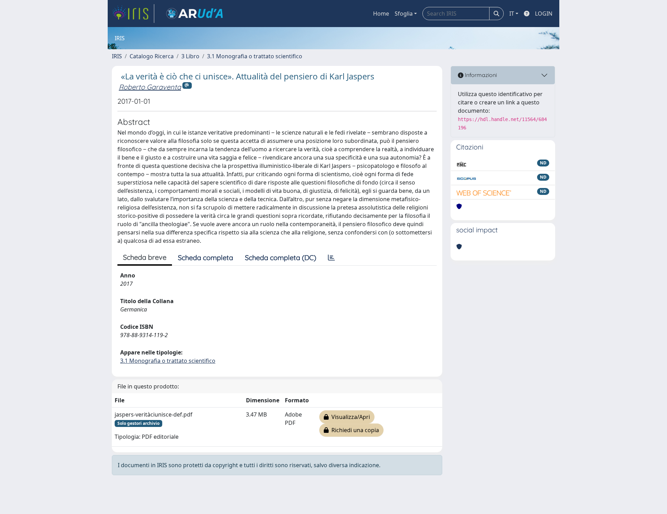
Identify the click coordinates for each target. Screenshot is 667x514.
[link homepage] (133, 13)
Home (381, 13)
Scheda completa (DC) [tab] (280, 257)
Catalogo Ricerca (152, 56)
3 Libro (190, 56)
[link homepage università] (194, 13)
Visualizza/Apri (349, 417)
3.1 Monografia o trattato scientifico (254, 56)
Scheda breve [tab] (144, 257)
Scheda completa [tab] (205, 257)
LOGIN (543, 13)
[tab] (331, 257)
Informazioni (480, 74)
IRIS (117, 56)
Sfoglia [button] (404, 13)
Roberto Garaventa (150, 87)
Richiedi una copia (354, 430)
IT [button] (511, 13)
